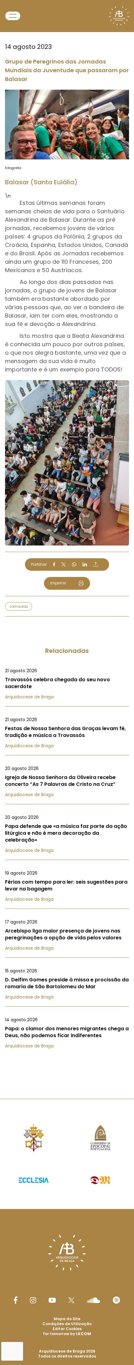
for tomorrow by (67, 1333)
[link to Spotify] (116, 1300)
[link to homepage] (119, 16)
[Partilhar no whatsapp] (74, 564)
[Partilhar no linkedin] (85, 564)
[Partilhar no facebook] (54, 564)
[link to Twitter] (71, 1300)
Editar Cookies (67, 1328)
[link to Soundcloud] (93, 1300)
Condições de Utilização (67, 1323)
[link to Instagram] (33, 1300)
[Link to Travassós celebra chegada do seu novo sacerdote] (67, 684)
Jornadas (18, 606)
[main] (67, 537)
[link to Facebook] (15, 1300)
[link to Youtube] (52, 1300)
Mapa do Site (67, 1318)
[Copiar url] (95, 564)
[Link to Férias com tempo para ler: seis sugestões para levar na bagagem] (67, 886)
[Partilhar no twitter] (63, 564)
